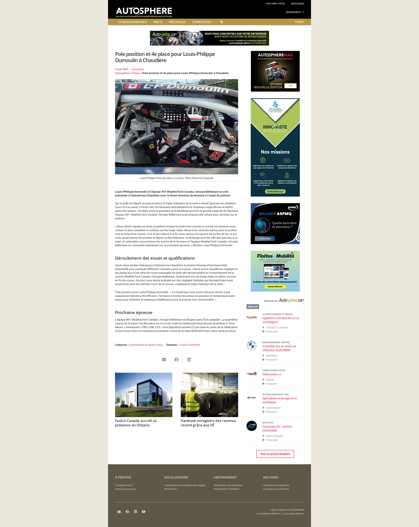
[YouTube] (144, 512)
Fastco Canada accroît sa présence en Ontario (136, 422)
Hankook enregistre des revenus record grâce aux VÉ (208, 422)
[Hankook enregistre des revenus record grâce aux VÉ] (209, 395)
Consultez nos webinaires (276, 489)
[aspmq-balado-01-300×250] (275, 243)
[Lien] (275, 301)
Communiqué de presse (142, 344)
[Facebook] (127, 512)
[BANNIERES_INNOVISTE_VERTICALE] (275, 195)
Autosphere (137, 69)
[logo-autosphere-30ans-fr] (144, 12)
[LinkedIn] (135, 512)
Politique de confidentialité (290, 509)
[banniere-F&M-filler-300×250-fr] (275, 290)
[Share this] (176, 359)
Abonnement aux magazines (228, 485)
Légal (273, 509)
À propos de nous (124, 485)
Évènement (194, 344)
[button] (303, 12)
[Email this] (164, 359)
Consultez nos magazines (276, 485)
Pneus (136, 73)
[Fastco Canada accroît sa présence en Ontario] (144, 395)
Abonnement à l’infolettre (226, 489)
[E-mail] (119, 512)
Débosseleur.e (271, 374)
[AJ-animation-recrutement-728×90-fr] (209, 44)
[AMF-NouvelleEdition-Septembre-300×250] (275, 90)
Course (183, 344)
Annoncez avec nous (125, 489)
